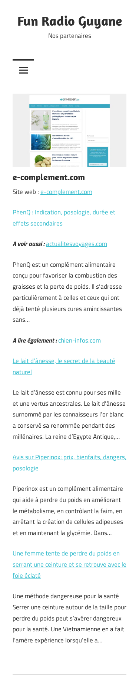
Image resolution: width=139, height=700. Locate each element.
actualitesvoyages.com (76, 244)
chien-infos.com (79, 340)
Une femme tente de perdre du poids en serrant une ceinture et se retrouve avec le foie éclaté (69, 564)
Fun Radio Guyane (69, 20)
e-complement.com (66, 192)
